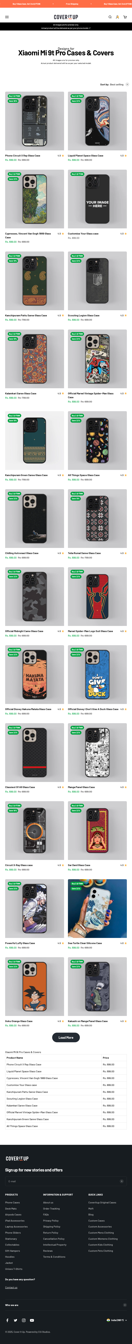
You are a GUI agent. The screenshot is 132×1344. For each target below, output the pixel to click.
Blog (91, 1214)
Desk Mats (11, 1208)
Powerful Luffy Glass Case (20, 943)
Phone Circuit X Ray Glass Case (22, 155)
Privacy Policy (51, 1220)
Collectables (12, 1244)
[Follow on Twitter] (15, 1320)
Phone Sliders (13, 1232)
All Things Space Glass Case (84, 475)
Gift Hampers (12, 1250)
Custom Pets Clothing (100, 1250)
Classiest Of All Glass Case (20, 787)
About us (48, 1202)
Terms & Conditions (54, 1256)
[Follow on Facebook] (7, 1320)
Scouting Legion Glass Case (83, 315)
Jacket (9, 1262)
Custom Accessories (100, 1226)
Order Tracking (51, 1208)
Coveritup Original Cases (102, 1202)
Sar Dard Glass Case (79, 865)
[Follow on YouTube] (32, 1320)
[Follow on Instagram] (24, 1320)
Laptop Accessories (16, 1226)
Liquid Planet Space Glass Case (85, 155)
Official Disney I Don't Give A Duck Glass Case (93, 709)
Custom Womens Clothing (103, 1238)
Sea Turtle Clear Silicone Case (85, 943)
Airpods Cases (13, 1214)
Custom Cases (96, 1220)
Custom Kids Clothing (100, 1244)
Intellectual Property (54, 1244)
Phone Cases (12, 1202)
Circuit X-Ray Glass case (19, 865)
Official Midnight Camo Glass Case (24, 631)
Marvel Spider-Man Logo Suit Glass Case (90, 631)
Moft (91, 1208)
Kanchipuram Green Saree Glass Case (26, 475)
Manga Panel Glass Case (81, 787)
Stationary (11, 1238)
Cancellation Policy (54, 1238)
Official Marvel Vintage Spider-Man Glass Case (32, 1112)
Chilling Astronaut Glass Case (21, 553)
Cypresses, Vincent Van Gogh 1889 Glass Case (32, 1078)
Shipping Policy (51, 1226)
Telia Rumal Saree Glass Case (84, 553)
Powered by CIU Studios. (38, 1332)
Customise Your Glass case (83, 233)
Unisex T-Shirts (13, 1268)
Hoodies (9, 1256)
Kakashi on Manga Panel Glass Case (88, 1021)
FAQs (46, 1214)
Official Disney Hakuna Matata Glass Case (28, 709)
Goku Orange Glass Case (19, 1021)
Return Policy (50, 1232)
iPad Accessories (14, 1220)
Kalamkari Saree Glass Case (20, 393)
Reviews (48, 1250)
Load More (66, 1037)
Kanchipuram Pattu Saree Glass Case (26, 315)
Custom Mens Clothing (101, 1232)
